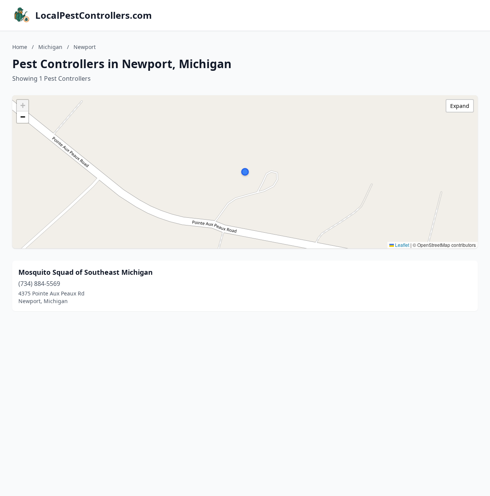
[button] (245, 172)
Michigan (50, 47)
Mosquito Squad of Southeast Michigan (85, 272)
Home (19, 47)
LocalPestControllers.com (93, 15)
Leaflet (401, 244)
